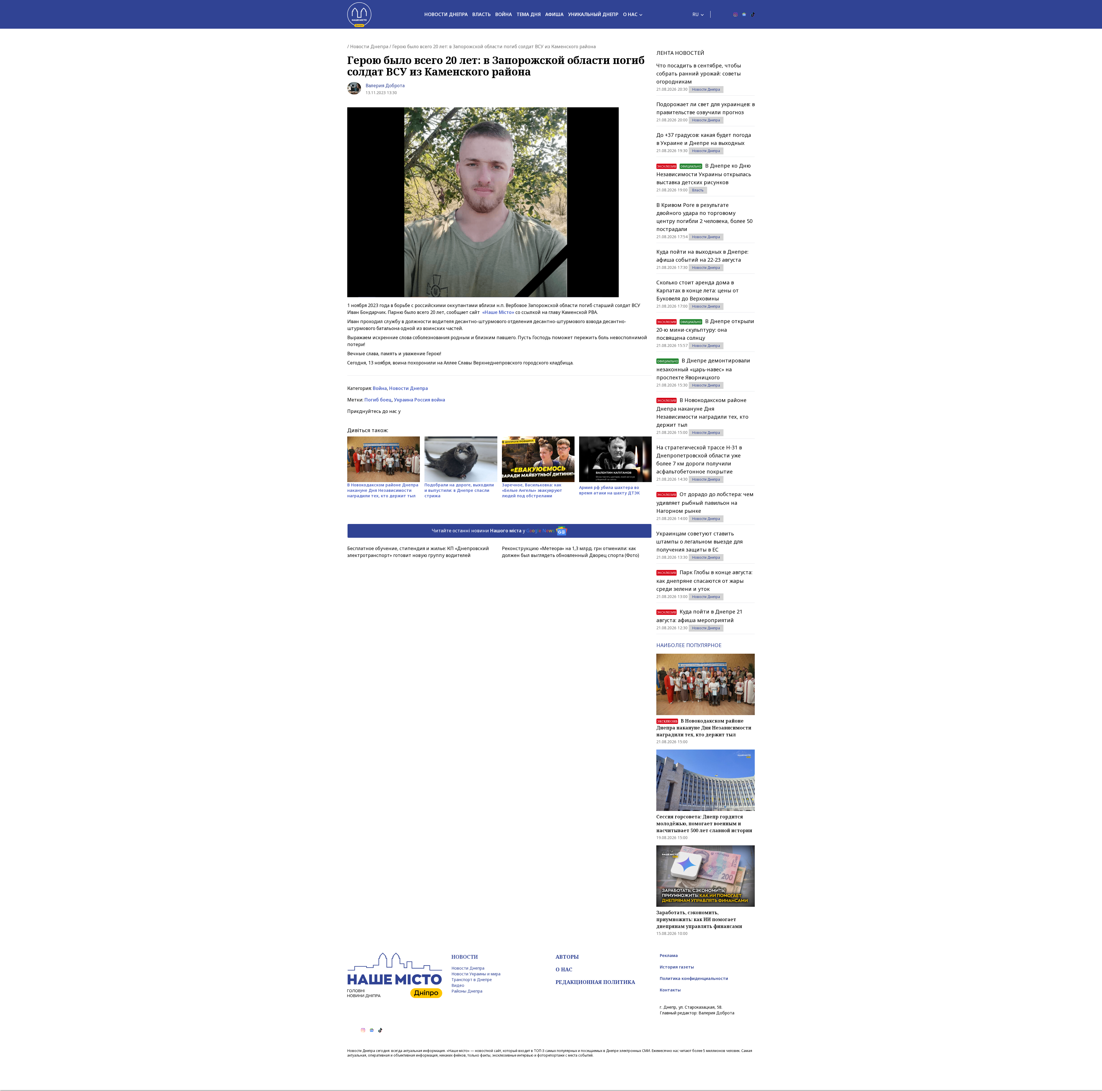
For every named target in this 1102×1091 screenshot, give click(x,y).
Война (503, 14)
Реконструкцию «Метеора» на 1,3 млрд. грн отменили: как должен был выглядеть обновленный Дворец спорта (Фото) (570, 551)
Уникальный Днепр (593, 14)
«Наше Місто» (498, 312)
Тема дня (529, 14)
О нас (630, 14)
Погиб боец (378, 400)
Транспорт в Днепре (471, 979)
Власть (481, 14)
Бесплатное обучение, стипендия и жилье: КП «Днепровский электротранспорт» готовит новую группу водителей (418, 551)
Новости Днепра (446, 14)
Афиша (554, 14)
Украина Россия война (419, 400)
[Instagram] (736, 14)
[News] (744, 14)
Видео (457, 985)
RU (695, 14)
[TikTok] (753, 14)
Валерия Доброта (385, 85)
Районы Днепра (466, 991)
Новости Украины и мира (475, 974)
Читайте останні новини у (493, 530)
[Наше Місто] (359, 14)
